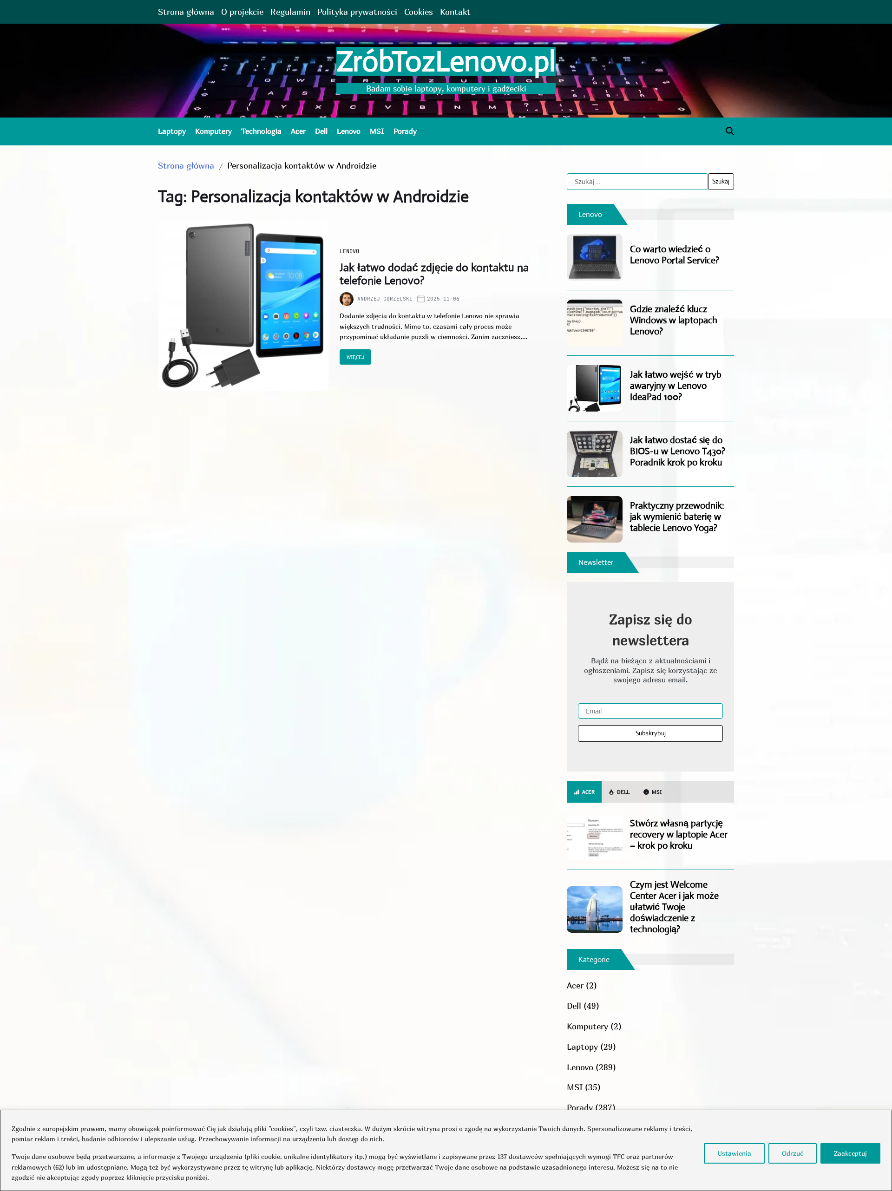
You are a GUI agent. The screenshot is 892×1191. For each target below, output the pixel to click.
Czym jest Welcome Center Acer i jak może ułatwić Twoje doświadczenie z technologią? (674, 907)
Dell (321, 131)
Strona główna (186, 12)
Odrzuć (792, 1153)
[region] (446, 1150)
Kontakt (455, 12)
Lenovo (349, 131)
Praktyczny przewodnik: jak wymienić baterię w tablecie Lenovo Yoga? (677, 517)
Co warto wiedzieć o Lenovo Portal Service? (674, 254)
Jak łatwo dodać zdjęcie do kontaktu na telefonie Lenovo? (434, 274)
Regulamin (290, 12)
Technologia (261, 131)
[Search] (730, 131)
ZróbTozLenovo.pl (446, 61)
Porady (405, 131)
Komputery (213, 131)
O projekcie (242, 12)
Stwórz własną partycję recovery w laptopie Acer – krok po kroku (679, 834)
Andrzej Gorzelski (385, 298)
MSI (377, 131)
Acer (298, 131)
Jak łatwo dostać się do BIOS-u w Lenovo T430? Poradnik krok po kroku (677, 451)
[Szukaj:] (637, 181)
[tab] (584, 792)
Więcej (355, 357)
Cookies (418, 12)
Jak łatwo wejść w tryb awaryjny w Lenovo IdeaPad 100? (675, 386)
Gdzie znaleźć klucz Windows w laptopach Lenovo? (673, 320)
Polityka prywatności (357, 12)
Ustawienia (734, 1153)
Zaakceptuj (850, 1153)
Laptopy (172, 131)
